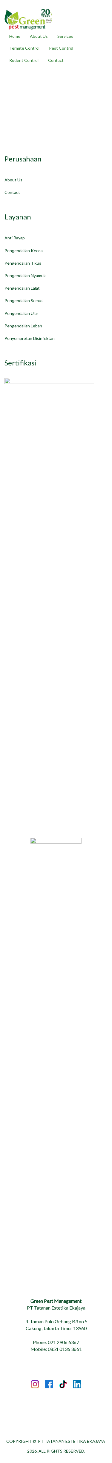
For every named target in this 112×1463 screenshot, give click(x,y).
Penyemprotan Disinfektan (29, 338)
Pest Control (61, 48)
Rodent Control (24, 60)
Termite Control (24, 48)
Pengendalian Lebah (23, 325)
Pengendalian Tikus (22, 263)
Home (14, 36)
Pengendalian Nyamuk (25, 275)
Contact (56, 60)
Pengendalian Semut (23, 300)
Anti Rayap (14, 237)
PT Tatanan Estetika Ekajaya (71, 1441)
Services (65, 36)
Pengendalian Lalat (22, 288)
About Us (39, 36)
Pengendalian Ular (21, 313)
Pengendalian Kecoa (23, 250)
